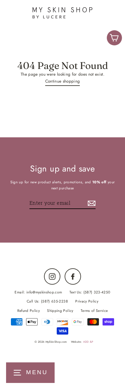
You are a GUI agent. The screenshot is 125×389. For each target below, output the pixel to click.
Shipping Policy (60, 310)
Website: (82, 342)
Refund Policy (28, 310)
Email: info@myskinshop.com (38, 292)
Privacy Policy (86, 301)
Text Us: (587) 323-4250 (89, 292)
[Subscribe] (91, 203)
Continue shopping (62, 81)
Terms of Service (94, 310)
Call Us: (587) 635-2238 (47, 301)
